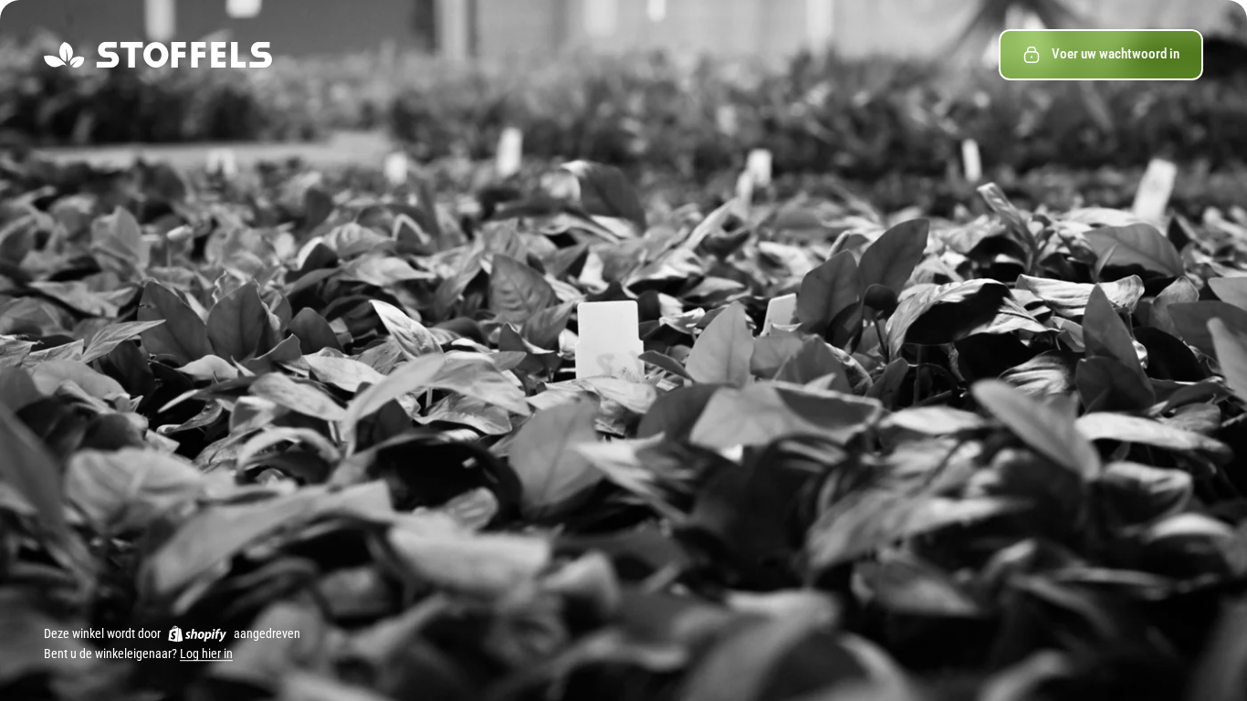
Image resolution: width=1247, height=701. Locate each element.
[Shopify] (197, 633)
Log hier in (206, 654)
